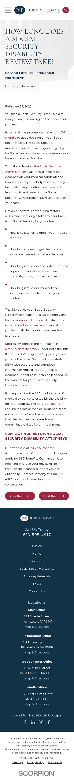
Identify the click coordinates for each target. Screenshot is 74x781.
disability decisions (30, 320)
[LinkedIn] (33, 722)
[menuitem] (17, 762)
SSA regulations (48, 403)
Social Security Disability (37, 568)
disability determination (22, 349)
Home (37, 553)
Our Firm (37, 561)
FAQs (37, 584)
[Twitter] (41, 722)
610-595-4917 (37, 534)
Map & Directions (36, 626)
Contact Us (37, 591)
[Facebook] (25, 722)
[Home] (37, 10)
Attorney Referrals (37, 576)
